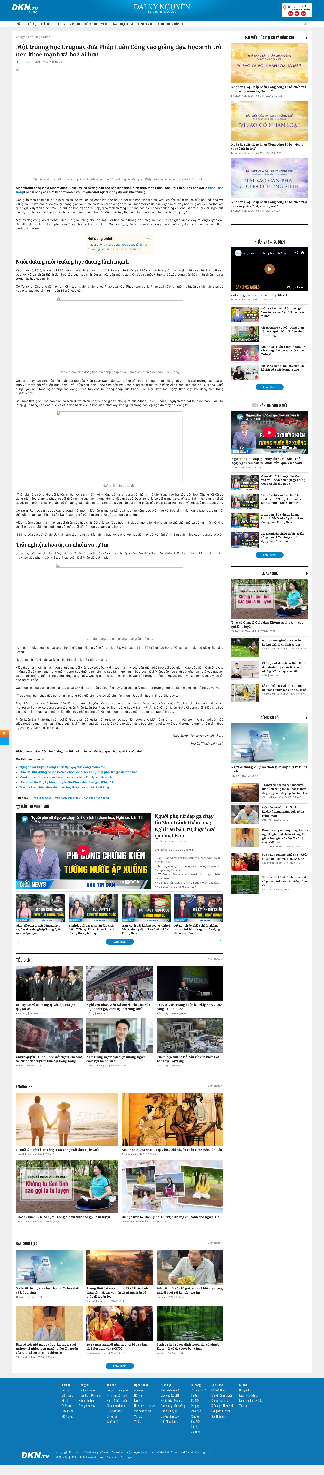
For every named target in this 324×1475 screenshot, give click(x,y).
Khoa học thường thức (250, 1400)
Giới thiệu (62, 1457)
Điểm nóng (21, 1013)
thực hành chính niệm (68, 798)
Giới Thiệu (33, 12)
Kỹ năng (194, 1416)
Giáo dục (166, 1385)
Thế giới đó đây (87, 1406)
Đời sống (91, 24)
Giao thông (68, 1411)
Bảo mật (112, 1457)
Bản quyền (127, 1457)
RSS (73, 1457)
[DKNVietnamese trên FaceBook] (289, 7)
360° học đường (169, 1421)
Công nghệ (245, 1390)
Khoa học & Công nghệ (173, 24)
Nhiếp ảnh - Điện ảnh (144, 1406)
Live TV (60, 24)
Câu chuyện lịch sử (26, 1357)
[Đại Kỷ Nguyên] (25, 6)
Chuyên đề (111, 1416)
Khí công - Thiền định (223, 1406)
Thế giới (46, 24)
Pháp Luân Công (41, 798)
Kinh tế (19, 1065)
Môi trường (67, 1416)
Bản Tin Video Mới (273, 405)
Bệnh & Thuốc (219, 1390)
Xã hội (65, 1400)
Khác (264, 675)
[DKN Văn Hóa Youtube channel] (303, 13)
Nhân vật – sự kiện (270, 242)
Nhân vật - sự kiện (240, 299)
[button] (146, 239)
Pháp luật (67, 1406)
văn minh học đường (96, 798)
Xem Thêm (120, 941)
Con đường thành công (173, 1406)
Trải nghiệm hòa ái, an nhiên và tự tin (115, 249)
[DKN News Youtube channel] (290, 13)
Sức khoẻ (195, 1432)
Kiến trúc (139, 1400)
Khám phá (195, 1411)
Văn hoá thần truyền (96, 1301)
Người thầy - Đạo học (171, 1400)
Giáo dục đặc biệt (170, 1395)
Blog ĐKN (195, 1421)
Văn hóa (75, 24)
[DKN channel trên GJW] (301, 7)
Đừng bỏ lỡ (270, 717)
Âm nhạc (138, 1390)
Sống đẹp (195, 1406)
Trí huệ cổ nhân (130, 1154)
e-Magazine (145, 24)
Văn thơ (138, 1416)
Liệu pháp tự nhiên (221, 1411)
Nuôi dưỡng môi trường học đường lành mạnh (120, 244)
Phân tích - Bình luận (90, 1395)
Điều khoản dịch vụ (91, 1457)
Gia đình (194, 1395)
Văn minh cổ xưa (142, 1411)
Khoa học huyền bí (248, 1395)
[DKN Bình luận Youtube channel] (297, 13)
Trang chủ (19, 24)
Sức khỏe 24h (219, 1416)
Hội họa (138, 1395)
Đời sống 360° (198, 1390)
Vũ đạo (137, 1421)
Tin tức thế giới (87, 1390)
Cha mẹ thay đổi (169, 1411)
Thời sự (31, 24)
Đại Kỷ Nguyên (131, 1452)
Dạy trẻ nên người (170, 1416)
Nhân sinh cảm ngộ (26, 1154)
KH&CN (243, 1385)
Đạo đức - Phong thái (97, 1065)
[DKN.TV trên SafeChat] (285, 7)
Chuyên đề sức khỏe (222, 1395)
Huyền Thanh (24, 61)
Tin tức (243, 1406)
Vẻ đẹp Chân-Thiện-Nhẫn (117, 24)
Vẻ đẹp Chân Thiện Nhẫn (33, 37)
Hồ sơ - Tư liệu (86, 1400)
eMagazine (270, 573)
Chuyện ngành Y (220, 1400)
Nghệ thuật (112, 1421)
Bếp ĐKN (194, 1400)
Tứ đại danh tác (114, 1411)
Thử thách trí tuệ (170, 1390)
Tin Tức (158, 841)
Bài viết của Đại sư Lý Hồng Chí (269, 37)
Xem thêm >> (216, 959)
